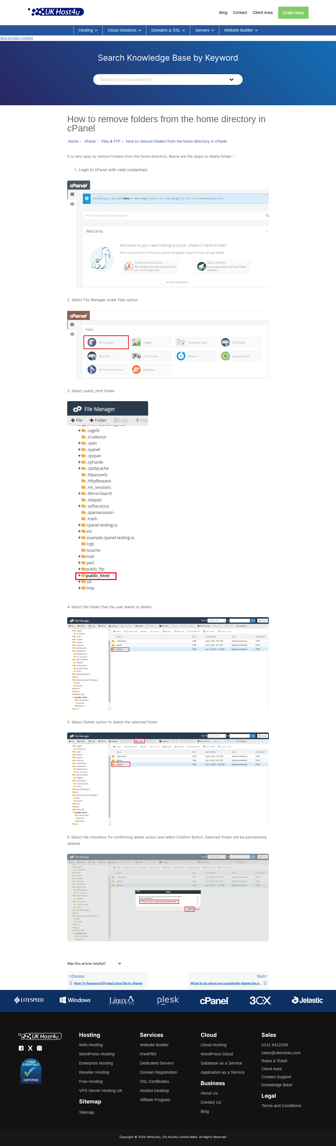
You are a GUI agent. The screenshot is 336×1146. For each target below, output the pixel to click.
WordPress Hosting (97, 1054)
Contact (240, 12)
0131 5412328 (274, 1045)
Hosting (86, 30)
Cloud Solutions (122, 30)
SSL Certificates (154, 1081)
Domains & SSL (165, 30)
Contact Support (276, 1077)
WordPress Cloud (217, 1054)
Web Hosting (91, 1045)
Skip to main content (16, 38)
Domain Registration (158, 1072)
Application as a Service (223, 1072)
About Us (209, 1093)
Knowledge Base (276, 1085)
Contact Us (211, 1102)
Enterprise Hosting (96, 1063)
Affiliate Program (155, 1099)
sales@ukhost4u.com (281, 1053)
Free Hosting (91, 1081)
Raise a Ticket (274, 1061)
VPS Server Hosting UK (101, 1090)
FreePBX (148, 1054)
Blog (223, 12)
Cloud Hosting (214, 1045)
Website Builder (238, 30)
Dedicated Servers (157, 1063)
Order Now (293, 12)
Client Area (263, 12)
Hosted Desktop (154, 1090)
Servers (202, 30)
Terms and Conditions (281, 1105)
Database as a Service (221, 1063)
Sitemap (86, 1112)
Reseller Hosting (94, 1072)
